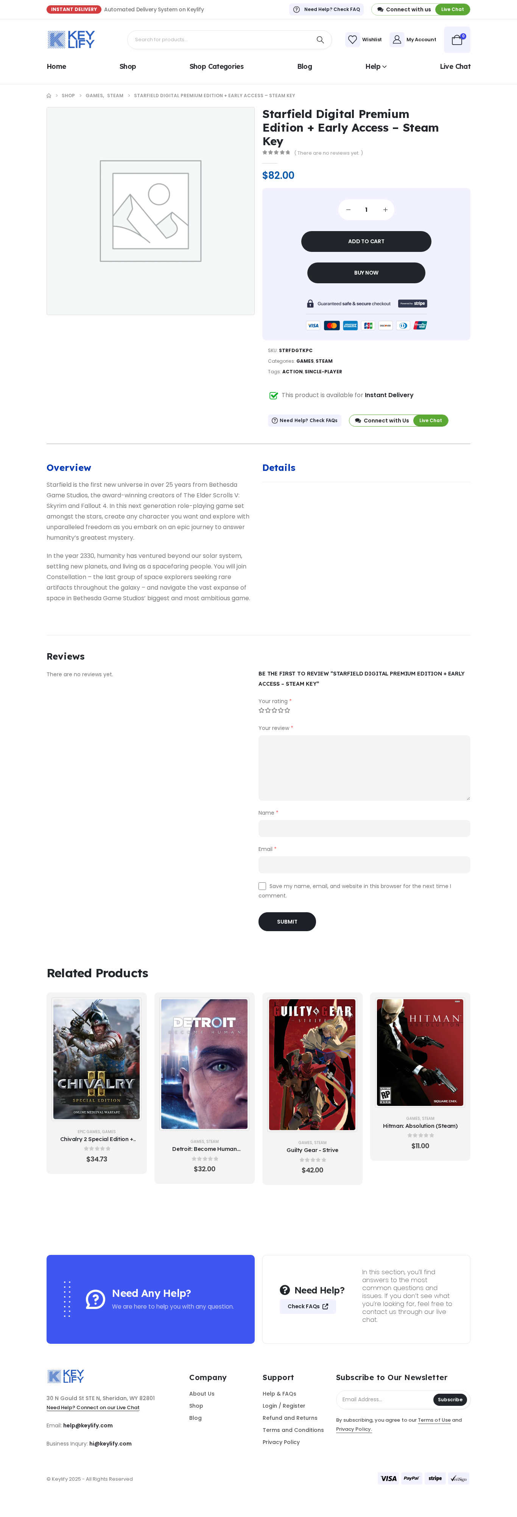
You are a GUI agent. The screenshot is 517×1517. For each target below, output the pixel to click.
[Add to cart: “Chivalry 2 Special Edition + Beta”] (131, 1007)
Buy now (366, 272)
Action (292, 371)
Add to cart (366, 241)
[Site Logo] (71, 40)
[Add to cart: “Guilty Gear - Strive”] (347, 1007)
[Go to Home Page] (49, 95)
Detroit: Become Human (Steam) (204, 1152)
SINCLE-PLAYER (323, 371)
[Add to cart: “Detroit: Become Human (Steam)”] (239, 1007)
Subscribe (450, 1399)
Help (372, 66)
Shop (128, 66)
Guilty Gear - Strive (312, 1150)
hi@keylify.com (110, 1443)
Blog (304, 66)
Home (56, 66)
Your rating (275, 701)
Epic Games (89, 1132)
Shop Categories (217, 66)
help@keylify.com (88, 1425)
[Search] (320, 40)
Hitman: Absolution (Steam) (420, 1125)
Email (267, 849)
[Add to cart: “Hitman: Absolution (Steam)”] (455, 1007)
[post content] (96, 1059)
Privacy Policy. (354, 1429)
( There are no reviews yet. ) (328, 153)
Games (305, 361)
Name (268, 813)
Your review (275, 728)
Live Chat (455, 66)
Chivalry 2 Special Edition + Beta (96, 1142)
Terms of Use (434, 1420)
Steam (324, 361)
